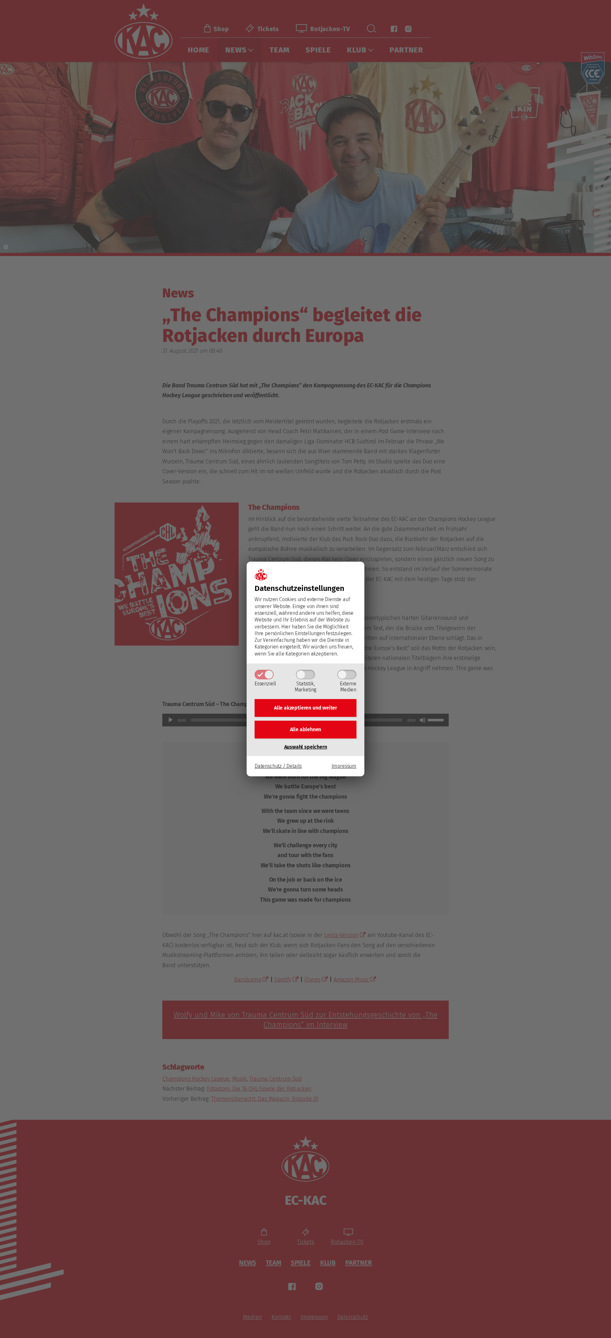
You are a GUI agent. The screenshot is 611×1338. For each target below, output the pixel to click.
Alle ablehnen (305, 729)
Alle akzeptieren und (305, 708)
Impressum (344, 766)
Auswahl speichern (305, 747)
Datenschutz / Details (278, 766)
